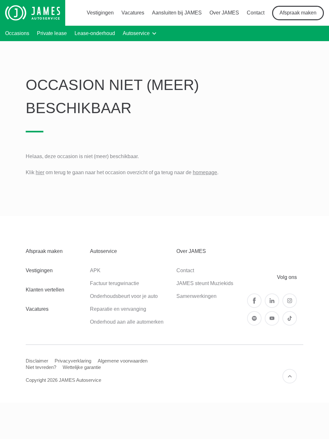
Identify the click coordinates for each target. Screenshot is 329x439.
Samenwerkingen (196, 296)
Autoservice (136, 33)
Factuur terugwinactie (114, 283)
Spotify (254, 318)
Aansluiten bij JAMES (177, 12)
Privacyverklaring (73, 360)
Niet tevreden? (41, 367)
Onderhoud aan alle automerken (127, 322)
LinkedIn (272, 300)
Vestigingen (100, 12)
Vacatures (132, 12)
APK (95, 270)
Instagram (289, 300)
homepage (205, 172)
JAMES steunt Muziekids (204, 283)
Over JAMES (224, 12)
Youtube (272, 318)
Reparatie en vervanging (118, 309)
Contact (255, 12)
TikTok (289, 318)
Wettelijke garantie (82, 367)
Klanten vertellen (45, 289)
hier (40, 172)
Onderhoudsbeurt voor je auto (124, 296)
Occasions (17, 33)
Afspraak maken (298, 12)
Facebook (254, 300)
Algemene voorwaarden (122, 360)
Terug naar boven (289, 376)
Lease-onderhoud (95, 33)
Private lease (52, 33)
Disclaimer (37, 360)
